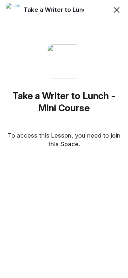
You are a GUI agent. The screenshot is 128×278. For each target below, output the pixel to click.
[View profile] (13, 10)
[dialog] (64, 139)
